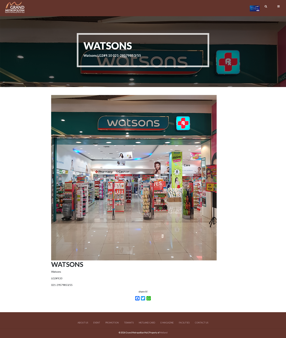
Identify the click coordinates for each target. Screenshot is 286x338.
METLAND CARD (147, 322)
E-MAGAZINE (167, 322)
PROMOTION (112, 322)
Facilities (184, 322)
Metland (163, 332)
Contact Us (201, 322)
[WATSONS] (134, 258)
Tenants (129, 322)
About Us (83, 322)
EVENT (96, 322)
